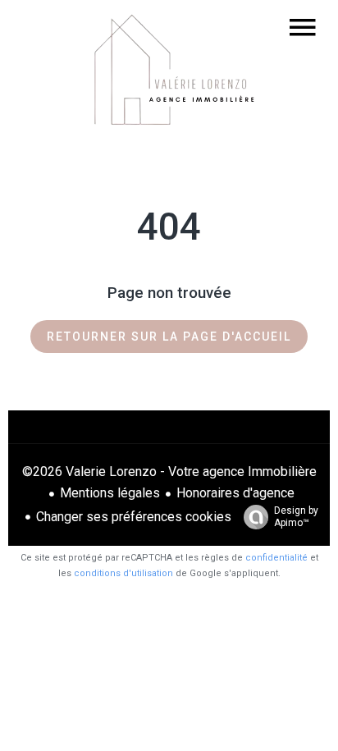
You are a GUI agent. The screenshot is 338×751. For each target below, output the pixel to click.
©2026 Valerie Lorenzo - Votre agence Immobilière (169, 471)
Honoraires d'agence (235, 493)
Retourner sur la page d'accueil (169, 336)
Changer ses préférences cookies (133, 516)
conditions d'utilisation (123, 573)
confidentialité (276, 557)
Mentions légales (110, 493)
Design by (296, 517)
